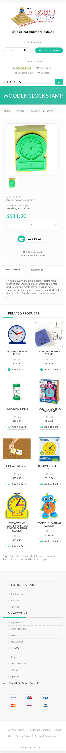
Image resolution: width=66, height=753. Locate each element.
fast (22, 559)
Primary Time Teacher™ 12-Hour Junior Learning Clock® (16, 527)
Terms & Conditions (45, 735)
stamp (25, 555)
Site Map (15, 606)
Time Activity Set (17, 465)
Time (12, 555)
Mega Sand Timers (17, 408)
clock (18, 555)
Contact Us (17, 593)
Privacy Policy (23, 735)
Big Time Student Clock (49, 467)
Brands (15, 656)
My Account (33, 42)
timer (6, 559)
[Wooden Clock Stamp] (32, 149)
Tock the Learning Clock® (49, 524)
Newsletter (17, 641)
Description (13, 269)
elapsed (14, 559)
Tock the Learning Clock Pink (49, 410)
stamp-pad (42, 559)
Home (7, 110)
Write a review (26, 199)
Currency (34, 61)
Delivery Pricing (16, 729)
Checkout (45, 72)
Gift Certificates (19, 663)
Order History (18, 628)
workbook (30, 559)
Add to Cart (36, 238)
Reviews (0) (37, 269)
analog (41, 555)
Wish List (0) (45, 68)
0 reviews (11, 199)
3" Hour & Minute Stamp (49, 352)
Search (20, 110)
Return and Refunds (39, 729)
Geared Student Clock (16, 352)
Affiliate (15, 669)
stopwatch (51, 555)
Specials (15, 676)
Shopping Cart (25, 72)
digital (33, 555)
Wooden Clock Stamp (42, 110)
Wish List (16, 635)
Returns (15, 600)
